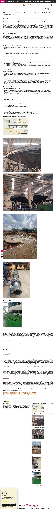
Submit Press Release (21, 508)
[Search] (45, 9)
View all (54, 1)
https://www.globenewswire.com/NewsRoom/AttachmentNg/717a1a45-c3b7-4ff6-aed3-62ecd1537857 (19, 394)
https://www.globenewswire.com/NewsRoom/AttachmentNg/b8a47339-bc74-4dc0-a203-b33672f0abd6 (20, 398)
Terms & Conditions (29, 508)
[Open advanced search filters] (47, 9)
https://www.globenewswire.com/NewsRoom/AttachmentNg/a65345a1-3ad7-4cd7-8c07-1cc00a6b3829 (20, 395)
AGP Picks (3, 1)
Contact (47, 508)
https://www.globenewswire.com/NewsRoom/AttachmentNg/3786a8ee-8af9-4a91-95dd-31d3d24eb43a (20, 393)
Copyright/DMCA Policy (36, 508)
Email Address (5, 501)
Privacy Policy (43, 508)
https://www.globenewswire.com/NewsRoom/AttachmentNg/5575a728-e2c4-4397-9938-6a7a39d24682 (20, 392)
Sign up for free (9, 504)
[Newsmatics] (2, 258)
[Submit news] (2, 251)
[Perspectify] (2, 253)
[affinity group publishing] (2, 255)
